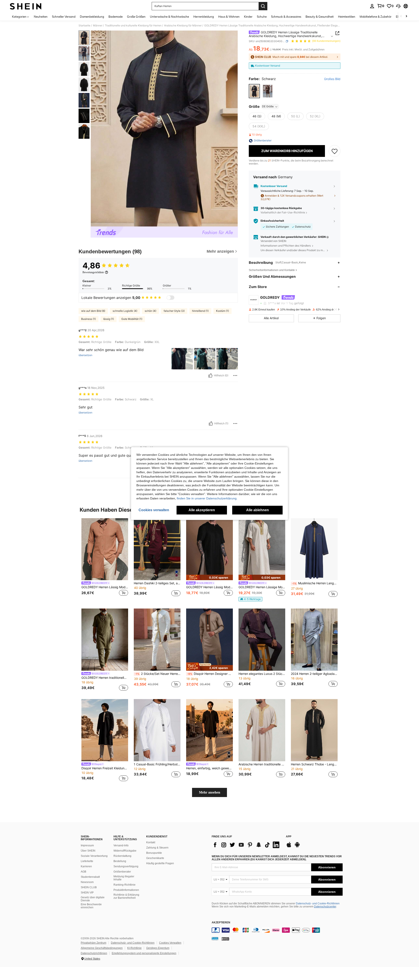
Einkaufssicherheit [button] (272, 221)
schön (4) (150, 310)
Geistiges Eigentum (157, 948)
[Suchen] (263, 6)
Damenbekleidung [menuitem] (92, 16)
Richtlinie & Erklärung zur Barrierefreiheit (126, 896)
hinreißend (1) (200, 310)
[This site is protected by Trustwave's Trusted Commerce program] (215, 938)
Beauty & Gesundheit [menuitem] (320, 16)
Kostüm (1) (222, 310)
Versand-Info (121, 845)
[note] (209, 577)
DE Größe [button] (268, 106)
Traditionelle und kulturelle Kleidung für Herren (133, 25)
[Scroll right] (406, 16)
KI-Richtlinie (134, 948)
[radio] (254, 91)
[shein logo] (25, 6)
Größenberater (122, 871)
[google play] (297, 846)
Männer (97, 25)
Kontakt (150, 842)
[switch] (170, 297)
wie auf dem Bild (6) (93, 310)
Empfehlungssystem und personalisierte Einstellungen (144, 953)
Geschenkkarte (155, 858)
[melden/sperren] (235, 375)
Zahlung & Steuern (157, 847)
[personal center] (372, 6)
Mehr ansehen (209, 792)
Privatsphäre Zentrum (93, 942)
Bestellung (119, 861)
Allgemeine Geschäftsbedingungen (102, 948)
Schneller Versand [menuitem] (64, 16)
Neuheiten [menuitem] (41, 16)
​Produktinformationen (126, 890)
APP (288, 836)
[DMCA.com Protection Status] (225, 938)
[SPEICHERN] (334, 151)
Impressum (87, 845)
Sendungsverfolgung (125, 866)
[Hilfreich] (210, 375)
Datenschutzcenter (325, 906)
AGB (83, 871)
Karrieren (86, 866)
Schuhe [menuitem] (262, 16)
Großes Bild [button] (332, 79)
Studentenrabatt (90, 876)
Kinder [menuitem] (248, 16)
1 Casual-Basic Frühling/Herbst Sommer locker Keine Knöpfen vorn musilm (157, 764)
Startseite (84, 25)
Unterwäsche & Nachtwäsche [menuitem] (169, 16)
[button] (398, 6)
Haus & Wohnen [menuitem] (229, 16)
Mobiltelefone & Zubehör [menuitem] (376, 16)
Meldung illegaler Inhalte (123, 878)
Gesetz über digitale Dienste (93, 899)
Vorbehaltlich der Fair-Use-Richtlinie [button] (283, 212)
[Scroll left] (401, 16)
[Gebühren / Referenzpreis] (271, 49)
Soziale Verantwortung (94, 855)
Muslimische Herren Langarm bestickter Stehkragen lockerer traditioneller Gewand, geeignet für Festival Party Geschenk (315, 583)
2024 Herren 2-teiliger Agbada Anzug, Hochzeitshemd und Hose (314, 674)
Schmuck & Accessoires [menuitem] (286, 16)
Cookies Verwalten (170, 942)
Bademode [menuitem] (115, 16)
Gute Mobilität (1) (131, 319)
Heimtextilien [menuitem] (346, 16)
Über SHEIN (88, 850)
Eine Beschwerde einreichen (91, 906)
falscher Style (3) (174, 310)
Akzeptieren (221, 922)
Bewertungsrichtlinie (93, 272)
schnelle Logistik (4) (125, 310)
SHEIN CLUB (89, 887)
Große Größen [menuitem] (136, 16)
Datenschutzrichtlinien (94, 953)
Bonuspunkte (154, 852)
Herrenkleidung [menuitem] (203, 16)
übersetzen (85, 355)
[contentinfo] (277, 930)
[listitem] (105, 560)
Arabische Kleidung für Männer (183, 25)
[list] (247, 845)
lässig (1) (108, 319)
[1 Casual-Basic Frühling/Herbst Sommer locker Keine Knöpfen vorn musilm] (157, 730)
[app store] (289, 846)
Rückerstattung (122, 855)
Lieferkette (87, 861)
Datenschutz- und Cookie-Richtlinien (318, 903)
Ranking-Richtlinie (124, 884)
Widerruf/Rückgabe (124, 850)
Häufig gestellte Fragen (160, 863)
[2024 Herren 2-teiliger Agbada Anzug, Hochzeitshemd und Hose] (314, 640)
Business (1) (88, 319)
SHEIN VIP (87, 892)
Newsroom (87, 882)
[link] (380, 6)
